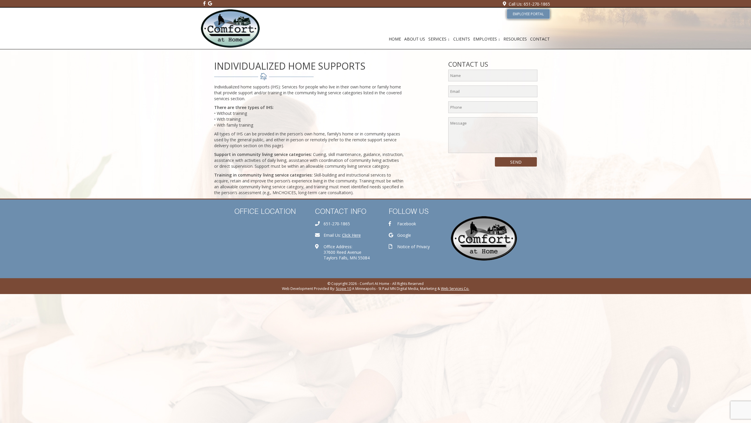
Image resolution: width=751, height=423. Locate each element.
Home (395, 39)
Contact (540, 39)
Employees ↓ (486, 39)
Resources (515, 39)
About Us (414, 39)
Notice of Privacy (413, 246)
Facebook (406, 223)
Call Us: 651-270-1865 (529, 4)
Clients (461, 39)
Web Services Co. (455, 288)
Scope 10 (343, 288)
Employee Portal (528, 13)
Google (404, 235)
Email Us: (342, 235)
